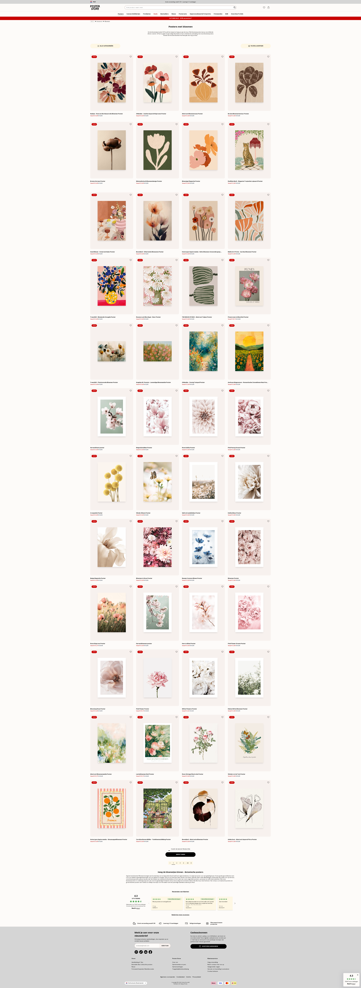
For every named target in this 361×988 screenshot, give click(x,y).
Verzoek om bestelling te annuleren (218, 969)
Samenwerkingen (177, 967)
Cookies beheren (212, 971)
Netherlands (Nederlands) (135, 983)
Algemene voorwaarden (167, 977)
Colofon (188, 977)
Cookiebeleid (180, 977)
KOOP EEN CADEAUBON (210, 946)
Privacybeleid (197, 977)
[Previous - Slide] (148, 903)
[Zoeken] (234, 7)
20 (188, 863)
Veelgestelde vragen (213, 967)
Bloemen (107, 21)
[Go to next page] (191, 863)
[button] (351, 979)
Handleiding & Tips (137, 962)
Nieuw (133, 967)
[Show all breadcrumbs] (92, 21)
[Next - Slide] (234, 903)
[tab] (264, 7)
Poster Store (185, 982)
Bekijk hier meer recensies (180, 915)
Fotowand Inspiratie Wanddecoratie (143, 969)
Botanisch (100, 21)
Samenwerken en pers (179, 964)
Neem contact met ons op (215, 964)
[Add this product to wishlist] (130, 56)
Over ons (175, 962)
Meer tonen (180, 854)
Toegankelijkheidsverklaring (180, 969)
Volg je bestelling (212, 962)
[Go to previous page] (170, 863)
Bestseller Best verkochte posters (142, 964)
